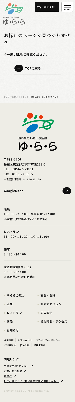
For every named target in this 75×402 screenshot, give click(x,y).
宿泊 (10, 321)
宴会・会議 (47, 295)
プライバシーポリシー (48, 340)
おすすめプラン (51, 304)
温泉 (10, 304)
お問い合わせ (25, 340)
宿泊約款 (25, 345)
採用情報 (9, 340)
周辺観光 (46, 313)
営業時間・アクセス (53, 321)
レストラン (14, 313)
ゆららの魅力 (16, 295)
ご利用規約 (10, 345)
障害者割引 (40, 345)
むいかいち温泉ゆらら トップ (16, 97)
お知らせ (13, 330)
